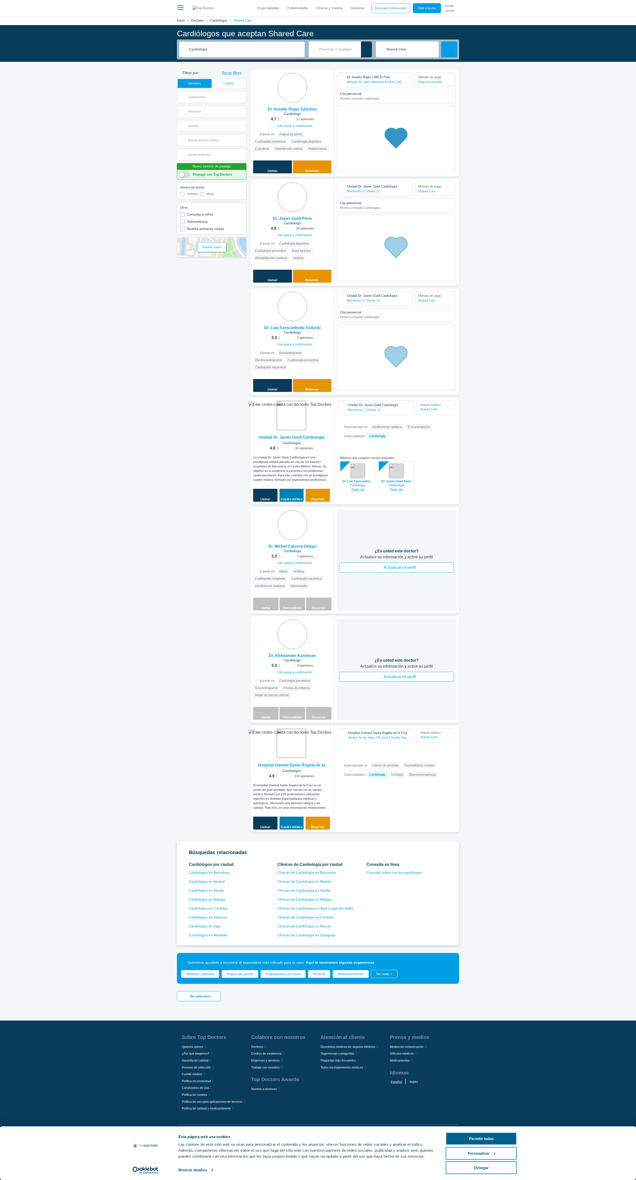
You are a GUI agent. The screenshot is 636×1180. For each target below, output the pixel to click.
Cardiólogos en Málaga (207, 899)
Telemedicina (197, 222)
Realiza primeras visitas (205, 229)
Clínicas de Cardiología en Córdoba (306, 917)
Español (396, 1082)
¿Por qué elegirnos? (195, 1053)
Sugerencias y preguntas (337, 1053)
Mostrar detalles (192, 1170)
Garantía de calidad (195, 1060)
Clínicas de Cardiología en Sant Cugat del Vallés (316, 908)
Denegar (481, 1168)
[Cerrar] (449, 962)
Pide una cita (427, 8)
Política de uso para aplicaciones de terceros (212, 1102)
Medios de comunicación (407, 1047)
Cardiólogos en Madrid (207, 881)
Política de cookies (194, 1095)
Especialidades (268, 8)
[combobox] (245, 49)
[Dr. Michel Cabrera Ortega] (292, 525)
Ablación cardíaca (200, 974)
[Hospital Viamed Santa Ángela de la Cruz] (291, 743)
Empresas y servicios (265, 1060)
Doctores (197, 20)
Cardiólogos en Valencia (208, 917)
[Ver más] (328, 80)
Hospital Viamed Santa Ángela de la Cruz (291, 765)
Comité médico (192, 1074)
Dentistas (357, 8)
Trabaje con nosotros (265, 1067)
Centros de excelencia (266, 1053)
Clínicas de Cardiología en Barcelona (307, 873)
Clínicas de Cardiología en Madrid (304, 881)
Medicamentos (400, 1060)
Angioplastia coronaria (283, 974)
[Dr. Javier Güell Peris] (292, 197)
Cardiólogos (218, 20)
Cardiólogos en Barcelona (209, 873)
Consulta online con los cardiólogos (394, 873)
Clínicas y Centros (329, 8)
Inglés (414, 1082)
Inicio (181, 20)
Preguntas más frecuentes (338, 1060)
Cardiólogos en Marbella (208, 935)
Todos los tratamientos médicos (341, 1067)
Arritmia (319, 974)
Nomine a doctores (264, 1089)
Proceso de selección (196, 1067)
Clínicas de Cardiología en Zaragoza (306, 935)
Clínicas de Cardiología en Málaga (305, 899)
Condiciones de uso (195, 1088)
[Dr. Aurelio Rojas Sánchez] (292, 88)
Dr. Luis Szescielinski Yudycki (357, 481)
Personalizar (478, 1153)
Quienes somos (192, 1047)
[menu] (180, 8)
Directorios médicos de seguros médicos (347, 1047)
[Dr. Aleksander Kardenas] (292, 634)
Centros (228, 83)
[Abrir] (242, 97)
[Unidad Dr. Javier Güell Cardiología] (291, 415)
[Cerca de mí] (366, 49)
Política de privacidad (196, 1081)
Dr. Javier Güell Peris (396, 481)
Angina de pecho (240, 974)
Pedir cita (358, 489)
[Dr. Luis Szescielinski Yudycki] (292, 306)
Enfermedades (297, 8)
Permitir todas (481, 1139)
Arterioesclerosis (351, 974)
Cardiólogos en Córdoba (208, 908)
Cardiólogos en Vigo (205, 926)
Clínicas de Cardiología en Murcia (304, 926)
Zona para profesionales (390, 8)
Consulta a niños (200, 214)
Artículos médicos (402, 1053)
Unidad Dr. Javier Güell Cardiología (291, 437)
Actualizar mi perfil (400, 567)
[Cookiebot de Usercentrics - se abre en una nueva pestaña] (145, 1170)
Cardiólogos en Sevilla (206, 890)
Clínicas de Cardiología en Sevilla (304, 890)
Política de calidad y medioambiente (206, 1108)
